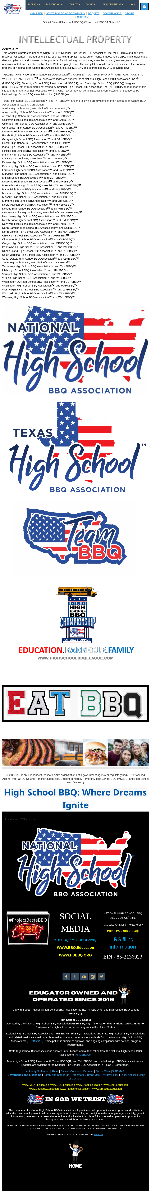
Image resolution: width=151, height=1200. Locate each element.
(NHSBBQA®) (35, 1041)
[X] (75, 976)
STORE (129, 13)
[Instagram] (92, 976)
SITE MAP (83, 17)
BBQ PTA (93, 13)
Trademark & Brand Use (85, 1074)
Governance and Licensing (24, 1074)
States (64, 1071)
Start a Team (103, 1071)
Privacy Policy (110, 1074)
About (55, 1071)
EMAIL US (98, 1134)
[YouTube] (84, 976)
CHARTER (36, 13)
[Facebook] (66, 976)
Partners (88, 1071)
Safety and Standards (56, 1074)
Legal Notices (128, 1074)
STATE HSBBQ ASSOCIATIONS (65, 13)
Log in (144, 6)
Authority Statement (37, 1071)
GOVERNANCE (112, 13)
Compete (75, 1071)
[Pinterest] (101, 976)
